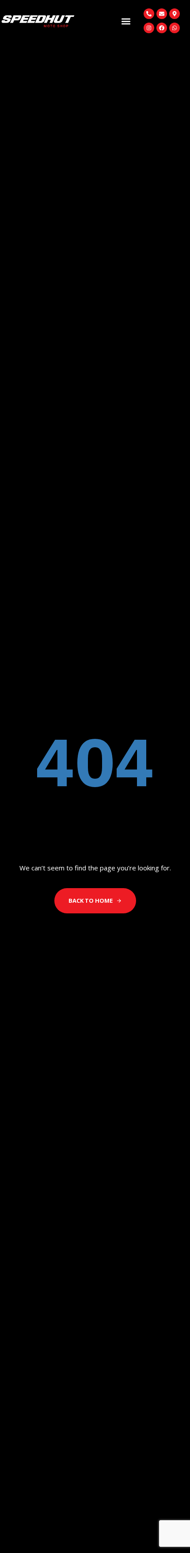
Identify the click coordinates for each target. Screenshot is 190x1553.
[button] (125, 21)
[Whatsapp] (174, 28)
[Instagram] (149, 28)
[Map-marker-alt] (174, 13)
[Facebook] (161, 28)
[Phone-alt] (149, 13)
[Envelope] (161, 13)
